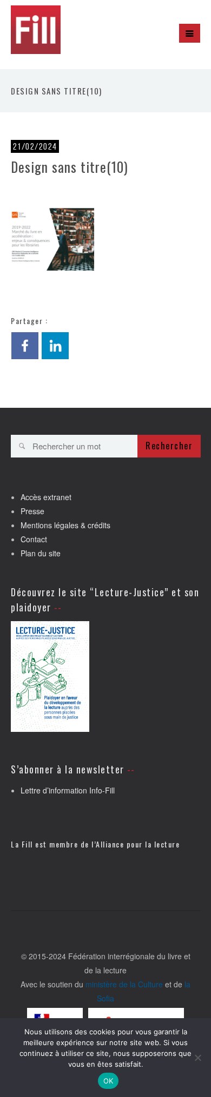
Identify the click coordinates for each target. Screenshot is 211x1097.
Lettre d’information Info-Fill (68, 790)
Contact (34, 539)
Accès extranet (46, 497)
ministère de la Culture (124, 984)
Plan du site (41, 553)
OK (108, 1080)
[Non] (197, 1057)
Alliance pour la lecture (138, 844)
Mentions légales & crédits (65, 525)
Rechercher (169, 445)
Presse (32, 511)
